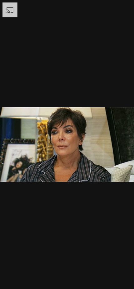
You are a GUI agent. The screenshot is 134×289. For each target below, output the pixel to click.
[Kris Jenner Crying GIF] (67, 144)
